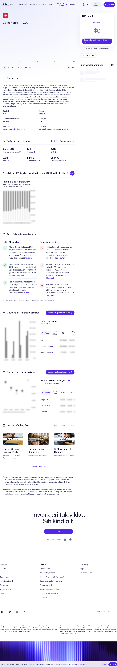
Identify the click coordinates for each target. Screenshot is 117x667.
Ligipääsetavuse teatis (49, 593)
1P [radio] (4, 67)
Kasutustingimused (47, 573)
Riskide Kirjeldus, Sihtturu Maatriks (53, 577)
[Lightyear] (7, 4)
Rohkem (73, 5)
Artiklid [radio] (62, 425)
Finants (42, 113)
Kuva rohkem (37, 466)
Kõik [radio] (55, 425)
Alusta (58, 532)
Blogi (2, 573)
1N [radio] (8, 67)
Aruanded (43, 597)
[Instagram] (24, 612)
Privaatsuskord (46, 585)
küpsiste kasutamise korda (76, 664)
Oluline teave (45, 569)
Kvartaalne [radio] (46, 333)
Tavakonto (22, 5)
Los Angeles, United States (14, 129)
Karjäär (82, 569)
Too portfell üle (6, 589)
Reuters (28, 258)
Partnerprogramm (87, 573)
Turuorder (96, 23)
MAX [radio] (31, 67)
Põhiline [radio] (54, 141)
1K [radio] (12, 67)
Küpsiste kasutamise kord (50, 589)
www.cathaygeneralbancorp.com (53, 129)
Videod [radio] (71, 425)
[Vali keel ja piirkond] (83, 4)
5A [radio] (26, 67)
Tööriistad (4, 577)
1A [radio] (22, 67)
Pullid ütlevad (10, 242)
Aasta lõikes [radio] (55, 333)
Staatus (3, 593)
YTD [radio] (17, 67)
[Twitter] (9, 612)
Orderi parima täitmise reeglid (51, 581)
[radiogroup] (18, 67)
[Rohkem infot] (112, 65)
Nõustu (113, 664)
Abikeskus (4, 585)
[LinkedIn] (17, 612)
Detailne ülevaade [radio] (67, 141)
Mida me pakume (60, 4)
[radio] (68, 67)
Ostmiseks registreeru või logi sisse (95, 41)
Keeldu (103, 664)
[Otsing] (88, 4)
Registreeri (109, 5)
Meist (51, 5)
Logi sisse (96, 4)
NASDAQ (6, 121)
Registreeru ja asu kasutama (72, 173)
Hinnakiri (42, 5)
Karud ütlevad (47, 242)
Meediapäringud (6, 581)
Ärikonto (33, 5)
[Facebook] (2, 612)
